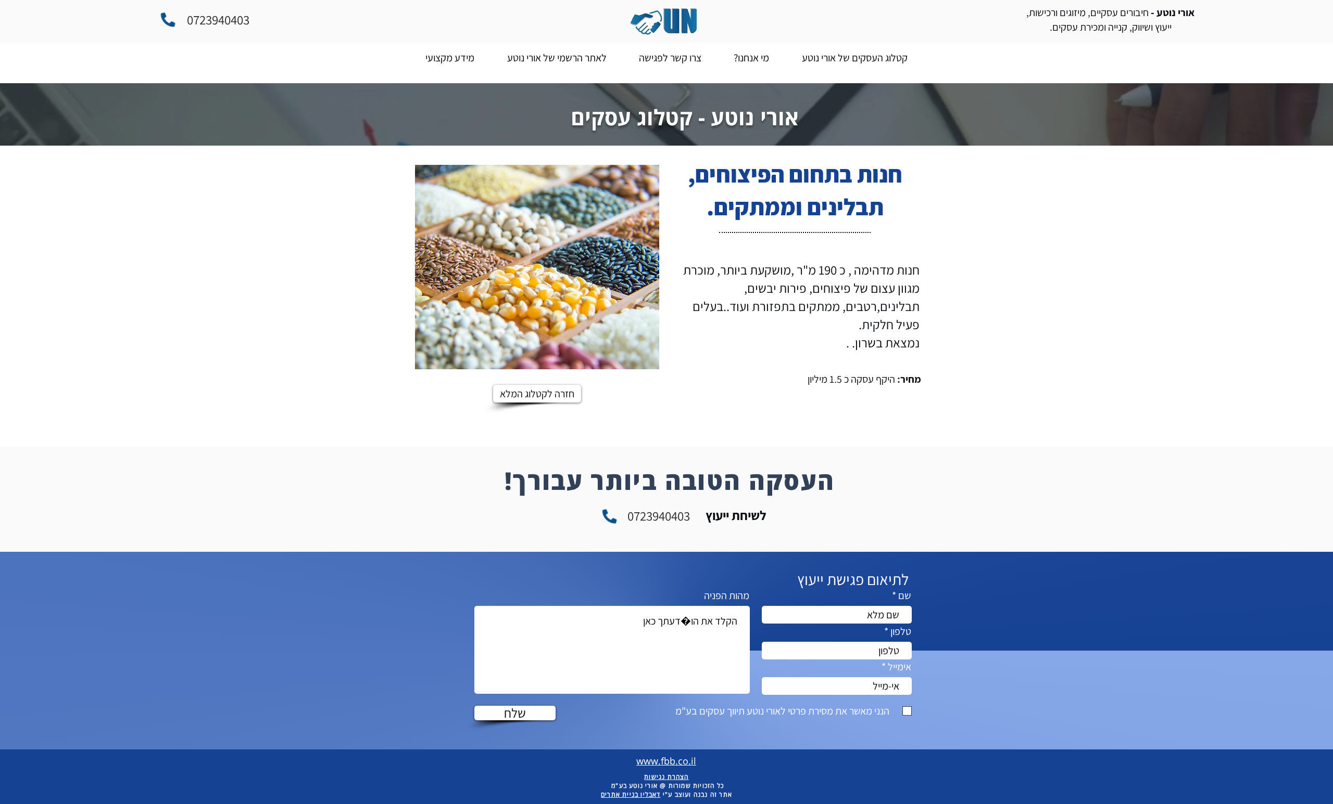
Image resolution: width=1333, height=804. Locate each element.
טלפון (900, 631)
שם (904, 595)
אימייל (899, 667)
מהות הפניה (726, 595)
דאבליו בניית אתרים (631, 794)
